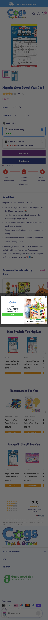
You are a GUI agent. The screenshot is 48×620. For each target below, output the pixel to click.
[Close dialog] (46, 297)
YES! (12, 314)
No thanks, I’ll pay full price (12, 318)
